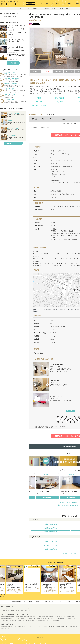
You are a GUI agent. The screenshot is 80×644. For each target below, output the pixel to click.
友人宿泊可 (20, 616)
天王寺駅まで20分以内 (50, 545)
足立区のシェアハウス (49, 8)
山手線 (2, 626)
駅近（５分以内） (38, 616)
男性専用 (8, 616)
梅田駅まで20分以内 (50, 541)
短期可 (38, 618)
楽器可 (18, 618)
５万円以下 (63, 616)
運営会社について (17, 601)
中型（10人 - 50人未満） (39, 106)
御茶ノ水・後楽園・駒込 (6, 608)
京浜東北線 (29, 626)
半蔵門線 (50, 626)
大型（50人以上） (69, 618)
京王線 (6, 626)
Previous (32, 48)
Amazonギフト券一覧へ (13, 143)
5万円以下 (60, 102)
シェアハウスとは (28, 601)
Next (47, 369)
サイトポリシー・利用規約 (43, 601)
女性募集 (3, 618)
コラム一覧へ (13, 63)
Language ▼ (30, 3)
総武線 (45, 626)
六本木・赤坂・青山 (15, 610)
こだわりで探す (68, 3)
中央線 (14, 626)
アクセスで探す (56, 3)
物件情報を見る (47, 497)
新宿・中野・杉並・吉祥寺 (28, 608)
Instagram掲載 (61, 618)
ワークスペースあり (45, 618)
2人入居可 (13, 618)
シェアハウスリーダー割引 (24, 620)
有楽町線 (10, 628)
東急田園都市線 (56, 626)
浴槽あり (52, 616)
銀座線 (23, 626)
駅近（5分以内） (60, 98)
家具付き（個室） (71, 616)
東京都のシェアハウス (31, 8)
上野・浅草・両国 (17, 608)
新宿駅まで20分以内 (50, 524)
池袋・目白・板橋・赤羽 (69, 608)
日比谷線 (70, 626)
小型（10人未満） (13, 620)
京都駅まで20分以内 (50, 549)
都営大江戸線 (64, 626)
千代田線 (34, 626)
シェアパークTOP (16, 8)
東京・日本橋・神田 (39, 608)
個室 (54, 620)
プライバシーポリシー (58, 601)
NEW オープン (54, 618)
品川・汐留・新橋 (58, 608)
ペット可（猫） (32, 618)
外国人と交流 (14, 616)
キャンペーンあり (35, 620)
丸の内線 (19, 626)
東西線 (10, 626)
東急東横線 (40, 626)
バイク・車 (57, 616)
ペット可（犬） (24, 618)
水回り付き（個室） (28, 616)
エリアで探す (44, 3)
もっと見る (70, 410)
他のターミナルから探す (70, 553)
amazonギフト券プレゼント (46, 620)
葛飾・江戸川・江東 (25, 610)
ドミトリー (58, 620)
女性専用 (39, 98)
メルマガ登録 (69, 601)
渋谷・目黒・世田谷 (49, 608)
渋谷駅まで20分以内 (50, 528)
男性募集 (8, 618)
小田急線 (5, 628)
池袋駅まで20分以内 (50, 532)
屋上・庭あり (40, 102)
